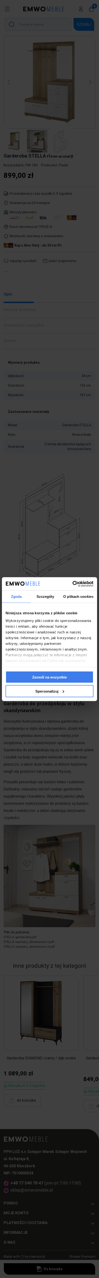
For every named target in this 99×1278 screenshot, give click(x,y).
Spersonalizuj (46, 691)
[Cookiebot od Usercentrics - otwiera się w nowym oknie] (72, 584)
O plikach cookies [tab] (78, 596)
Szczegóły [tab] (45, 596)
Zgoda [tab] (16, 596)
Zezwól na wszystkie (49, 677)
